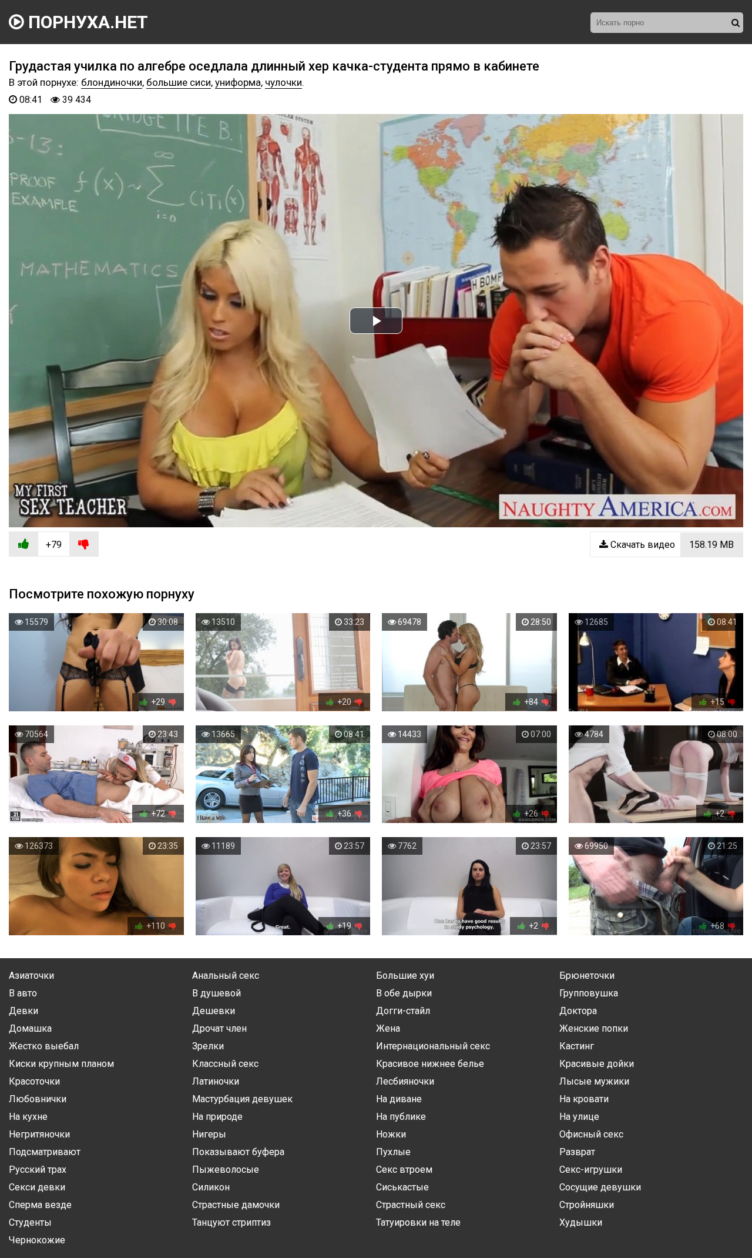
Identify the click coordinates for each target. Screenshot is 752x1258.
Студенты (30, 1222)
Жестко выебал (44, 1046)
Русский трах (37, 1169)
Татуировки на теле (418, 1222)
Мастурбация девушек (242, 1099)
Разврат (577, 1151)
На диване (399, 1099)
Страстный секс (410, 1204)
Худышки (580, 1222)
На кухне (28, 1116)
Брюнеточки (587, 975)
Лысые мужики (594, 1081)
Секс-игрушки (590, 1169)
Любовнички (37, 1099)
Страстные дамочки (236, 1204)
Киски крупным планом (61, 1063)
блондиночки (111, 82)
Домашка (30, 1028)
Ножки (391, 1134)
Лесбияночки (405, 1081)
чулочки (283, 82)
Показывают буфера (238, 1151)
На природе (217, 1116)
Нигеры (209, 1134)
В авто (23, 993)
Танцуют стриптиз (231, 1222)
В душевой (216, 993)
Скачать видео (671, 544)
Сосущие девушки (600, 1187)
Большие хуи (405, 975)
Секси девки (37, 1187)
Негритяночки (39, 1134)
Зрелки (208, 1046)
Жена (388, 1028)
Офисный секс (591, 1134)
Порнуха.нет (86, 22)
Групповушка (588, 993)
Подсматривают (44, 1151)
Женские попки (593, 1028)
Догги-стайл (403, 1010)
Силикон (211, 1187)
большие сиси (178, 82)
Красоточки (34, 1081)
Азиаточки (31, 975)
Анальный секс (225, 975)
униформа (238, 82)
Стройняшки (586, 1204)
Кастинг (576, 1046)
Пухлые (393, 1151)
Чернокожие (37, 1240)
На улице (579, 1116)
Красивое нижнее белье (430, 1063)
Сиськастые (402, 1187)
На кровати (584, 1099)
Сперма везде (40, 1204)
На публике (401, 1116)
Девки (23, 1010)
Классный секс (225, 1063)
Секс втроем (404, 1169)
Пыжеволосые (225, 1169)
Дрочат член (219, 1028)
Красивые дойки (596, 1063)
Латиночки (215, 1081)
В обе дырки (404, 993)
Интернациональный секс (433, 1046)
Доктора (578, 1010)
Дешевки (213, 1010)
